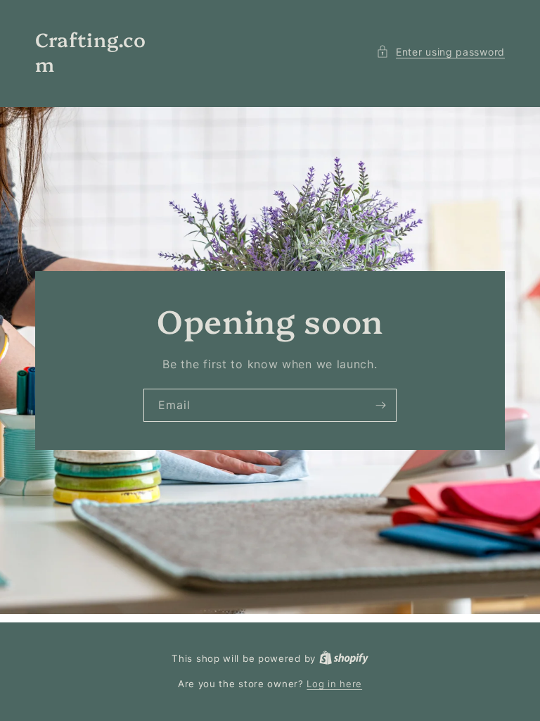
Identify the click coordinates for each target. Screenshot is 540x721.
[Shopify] (343, 658)
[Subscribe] (380, 404)
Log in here (334, 683)
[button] (440, 52)
